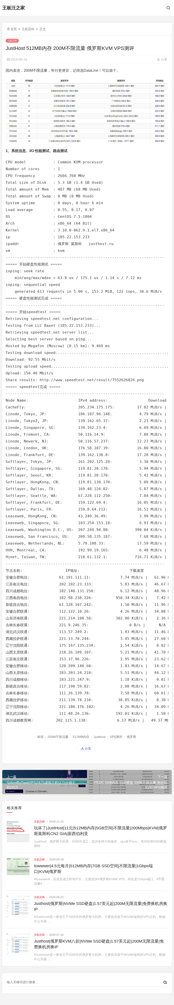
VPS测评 (116, 737)
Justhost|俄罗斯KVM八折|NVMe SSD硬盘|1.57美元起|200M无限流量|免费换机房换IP (99, 944)
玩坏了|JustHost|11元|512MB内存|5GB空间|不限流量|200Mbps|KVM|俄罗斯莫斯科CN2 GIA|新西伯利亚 (100, 831)
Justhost (100, 737)
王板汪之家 (13, 7)
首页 (13, 29)
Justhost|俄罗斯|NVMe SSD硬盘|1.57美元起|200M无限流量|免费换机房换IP (100, 906)
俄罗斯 (131, 737)
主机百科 (28, 29)
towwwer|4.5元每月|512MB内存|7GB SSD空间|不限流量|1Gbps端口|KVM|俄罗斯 (93, 869)
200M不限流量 (58, 737)
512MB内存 (81, 737)
